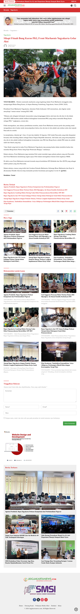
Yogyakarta (7, 35)
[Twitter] (38, 600)
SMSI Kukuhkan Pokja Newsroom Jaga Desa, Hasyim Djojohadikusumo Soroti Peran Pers (19, 562)
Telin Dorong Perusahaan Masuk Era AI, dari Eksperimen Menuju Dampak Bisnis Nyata (55, 536)
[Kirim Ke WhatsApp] (74, 211)
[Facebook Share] (58, 211)
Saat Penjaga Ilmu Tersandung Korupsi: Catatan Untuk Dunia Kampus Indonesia (56, 562)
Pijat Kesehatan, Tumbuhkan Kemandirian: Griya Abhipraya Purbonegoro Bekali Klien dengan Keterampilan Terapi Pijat (39, 202)
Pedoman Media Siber (42, 606)
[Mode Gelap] (72, 5)
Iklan (59, 606)
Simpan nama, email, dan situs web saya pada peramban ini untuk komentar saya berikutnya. (32, 418)
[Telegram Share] (70, 211)
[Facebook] (34, 600)
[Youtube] (46, 600)
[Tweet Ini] (62, 211)
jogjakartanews (12, 45)
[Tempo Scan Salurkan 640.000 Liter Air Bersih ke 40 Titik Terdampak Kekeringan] (22, 524)
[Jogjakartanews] (16, 5)
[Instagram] (42, 600)
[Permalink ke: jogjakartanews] (5, 46)
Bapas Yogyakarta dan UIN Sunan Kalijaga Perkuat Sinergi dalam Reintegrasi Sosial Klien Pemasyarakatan (38, 196)
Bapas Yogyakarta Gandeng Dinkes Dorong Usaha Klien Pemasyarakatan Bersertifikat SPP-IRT (34, 193)
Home (21, 606)
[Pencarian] (75, 5)
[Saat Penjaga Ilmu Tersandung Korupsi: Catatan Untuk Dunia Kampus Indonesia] (58, 549)
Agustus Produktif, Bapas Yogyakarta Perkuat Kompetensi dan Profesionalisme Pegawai (32, 187)
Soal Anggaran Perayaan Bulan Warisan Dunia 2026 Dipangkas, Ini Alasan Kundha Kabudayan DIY (35, 190)
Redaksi (53, 606)
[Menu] (5, 5)
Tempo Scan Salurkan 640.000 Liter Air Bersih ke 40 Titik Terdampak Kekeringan (21, 536)
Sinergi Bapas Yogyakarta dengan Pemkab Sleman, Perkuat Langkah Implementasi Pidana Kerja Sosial (36, 198)
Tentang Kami (29, 606)
